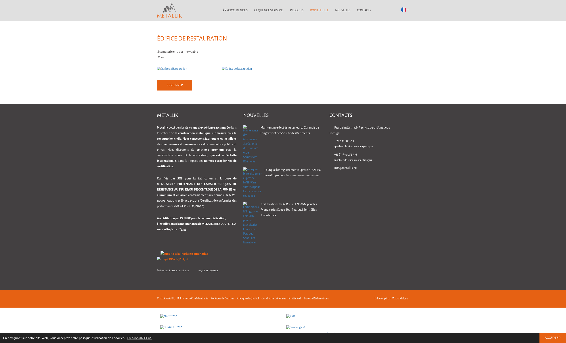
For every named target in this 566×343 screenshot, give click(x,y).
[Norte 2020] (220, 316)
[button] (405, 10)
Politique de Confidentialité (192, 298)
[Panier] (392, 10)
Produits (297, 10)
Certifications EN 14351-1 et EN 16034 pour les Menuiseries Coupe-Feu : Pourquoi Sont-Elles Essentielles (289, 210)
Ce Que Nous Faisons (268, 10)
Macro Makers (400, 298)
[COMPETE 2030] (220, 327)
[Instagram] (393, 180)
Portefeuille (319, 10)
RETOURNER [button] (175, 85)
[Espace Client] (380, 10)
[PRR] (346, 316)
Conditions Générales (274, 298)
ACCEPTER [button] (552, 337)
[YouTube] (407, 180)
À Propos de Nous (235, 10)
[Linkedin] (365, 180)
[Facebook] (379, 180)
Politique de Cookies (222, 298)
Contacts (364, 10)
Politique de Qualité (248, 298)
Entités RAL (295, 298)
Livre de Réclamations (316, 298)
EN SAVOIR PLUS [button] (139, 338)
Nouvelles (342, 10)
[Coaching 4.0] (346, 327)
